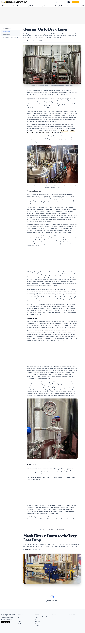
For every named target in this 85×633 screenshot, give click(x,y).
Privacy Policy (72, 614)
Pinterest (37, 625)
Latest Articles (21, 614)
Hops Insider (61, 5)
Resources (51, 2)
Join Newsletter (5, 622)
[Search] (69, 2)
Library (19, 621)
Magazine (20, 619)
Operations (77, 5)
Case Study (15, 5)
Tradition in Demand (6, 34)
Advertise (54, 614)
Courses (46, 2)
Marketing (4, 5)
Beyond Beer (39, 5)
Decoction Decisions (6, 31)
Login (82, 2)
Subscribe (75, 2)
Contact (37, 614)
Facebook (37, 623)
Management (69, 5)
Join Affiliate (55, 616)
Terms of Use (72, 616)
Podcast (32, 2)
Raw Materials (24, 5)
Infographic (54, 5)
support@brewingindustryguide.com (42, 616)
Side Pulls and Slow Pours (46, 132)
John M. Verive (28, 40)
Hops (10, 5)
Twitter (36, 619)
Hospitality (46, 5)
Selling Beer (31, 5)
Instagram (37, 621)
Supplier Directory (39, 2)
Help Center (37, 617)
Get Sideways (64, 130)
